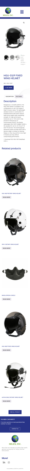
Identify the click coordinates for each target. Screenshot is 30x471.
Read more (6, 197)
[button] (22, 12)
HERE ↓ (6, 141)
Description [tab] (10, 96)
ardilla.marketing (19, 468)
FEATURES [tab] (19, 96)
